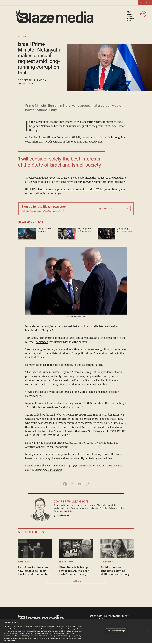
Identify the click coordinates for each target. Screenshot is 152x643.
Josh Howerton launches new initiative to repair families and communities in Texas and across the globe (34, 571)
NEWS (129, 12)
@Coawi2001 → (61, 516)
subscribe (145, 2)
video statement (39, 326)
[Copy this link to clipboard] (87, 484)
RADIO (129, 16)
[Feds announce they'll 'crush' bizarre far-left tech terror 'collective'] (27, 233)
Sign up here (54, 469)
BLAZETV (130, 18)
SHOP (129, 21)
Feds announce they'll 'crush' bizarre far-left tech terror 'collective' (45, 230)
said (71, 384)
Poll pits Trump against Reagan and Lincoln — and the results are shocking (86, 230)
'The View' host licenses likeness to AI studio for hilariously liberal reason (124, 230)
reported (55, 177)
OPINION (130, 14)
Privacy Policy (44, 210)
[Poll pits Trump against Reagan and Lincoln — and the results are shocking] (67, 233)
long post (73, 403)
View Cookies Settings (116, 631)
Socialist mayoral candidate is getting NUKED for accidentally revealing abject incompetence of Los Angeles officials (115, 571)
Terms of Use (55, 210)
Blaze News (23, 562)
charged (48, 442)
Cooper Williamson (32, 80)
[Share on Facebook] (65, 484)
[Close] (148, 630)
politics (22, 37)
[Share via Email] (80, 484)
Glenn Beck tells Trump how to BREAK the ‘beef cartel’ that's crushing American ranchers (74, 571)
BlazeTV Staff (66, 562)
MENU (143, 14)
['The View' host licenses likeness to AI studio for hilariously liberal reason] (106, 233)
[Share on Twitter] (72, 484)
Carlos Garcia (107, 562)
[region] (76, 631)
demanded (42, 341)
